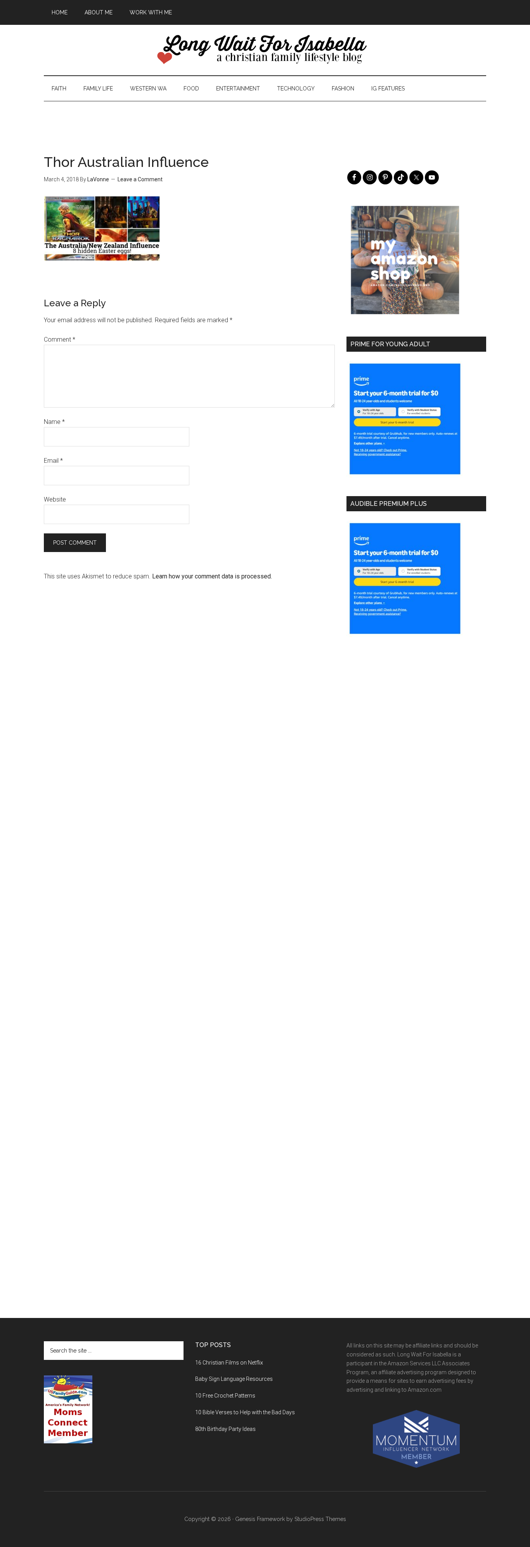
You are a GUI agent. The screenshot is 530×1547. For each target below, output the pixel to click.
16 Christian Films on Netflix (229, 1362)
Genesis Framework (260, 1519)
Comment (59, 339)
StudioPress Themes (320, 1519)
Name (54, 421)
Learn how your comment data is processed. (212, 576)
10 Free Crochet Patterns (225, 1395)
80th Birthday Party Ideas (225, 1429)
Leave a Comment (140, 179)
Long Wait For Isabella (265, 50)
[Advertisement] (265, 118)
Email (53, 460)
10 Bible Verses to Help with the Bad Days (245, 1412)
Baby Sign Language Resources (234, 1379)
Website (55, 499)
